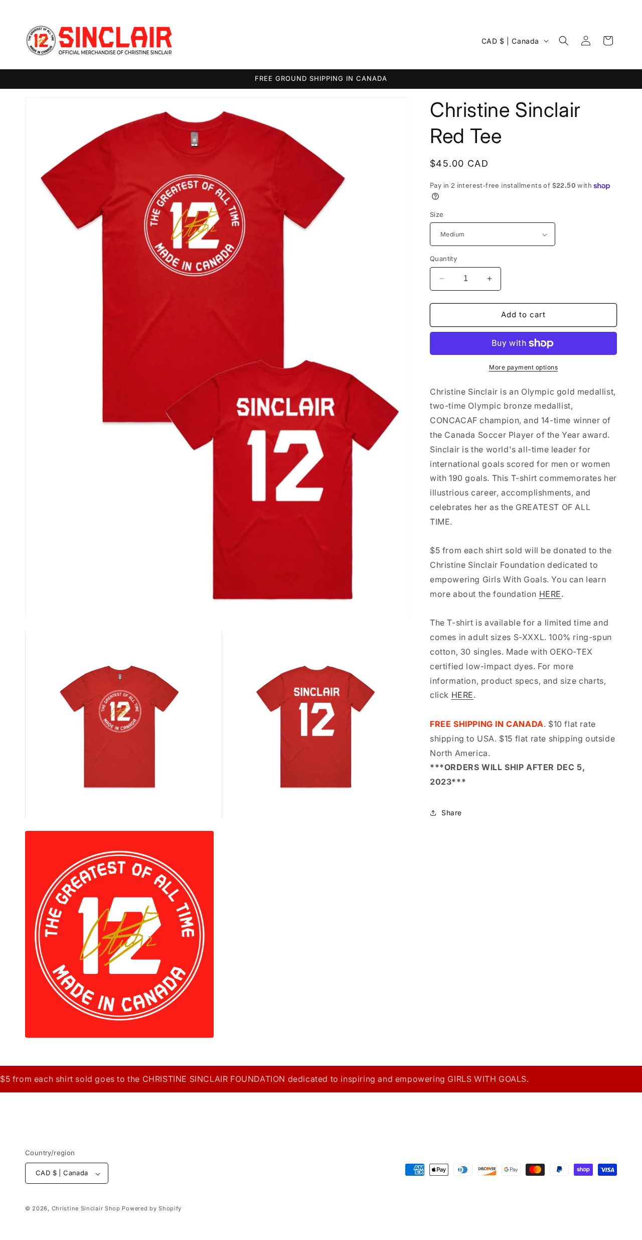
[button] (564, 41)
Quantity (443, 259)
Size (437, 214)
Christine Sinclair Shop (86, 1208)
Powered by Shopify (152, 1208)
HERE (550, 594)
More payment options (523, 367)
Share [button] (451, 812)
